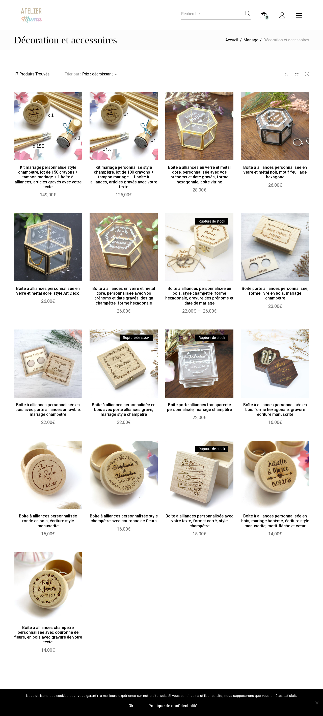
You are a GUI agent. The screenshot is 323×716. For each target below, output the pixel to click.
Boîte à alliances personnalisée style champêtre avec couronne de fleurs (124, 518)
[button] (48, 131)
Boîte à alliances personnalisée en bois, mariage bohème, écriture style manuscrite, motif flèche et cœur (275, 521)
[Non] (316, 702)
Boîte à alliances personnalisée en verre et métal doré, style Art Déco (48, 291)
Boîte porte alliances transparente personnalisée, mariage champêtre (199, 407)
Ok (130, 705)
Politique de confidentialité (172, 705)
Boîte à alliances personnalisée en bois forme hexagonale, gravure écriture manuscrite (275, 409)
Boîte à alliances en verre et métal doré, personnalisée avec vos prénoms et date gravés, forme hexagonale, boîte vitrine (199, 174)
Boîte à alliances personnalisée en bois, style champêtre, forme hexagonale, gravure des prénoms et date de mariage (199, 296)
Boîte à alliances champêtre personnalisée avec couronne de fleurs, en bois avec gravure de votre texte (48, 635)
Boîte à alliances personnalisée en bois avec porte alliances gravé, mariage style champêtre (123, 409)
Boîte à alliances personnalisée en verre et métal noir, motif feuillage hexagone (275, 172)
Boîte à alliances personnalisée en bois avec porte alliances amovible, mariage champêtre (48, 409)
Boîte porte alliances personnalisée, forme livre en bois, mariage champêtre (275, 293)
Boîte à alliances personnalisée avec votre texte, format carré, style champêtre (199, 521)
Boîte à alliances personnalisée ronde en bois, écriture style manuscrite (48, 521)
